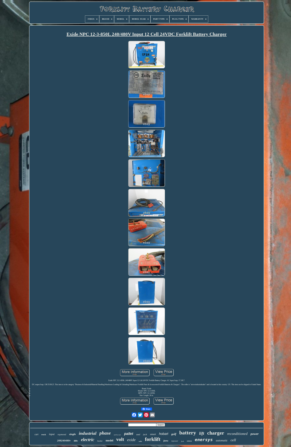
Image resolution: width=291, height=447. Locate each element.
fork (182, 441)
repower (174, 441)
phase (105, 433)
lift (201, 433)
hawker (100, 441)
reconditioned (237, 434)
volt (120, 439)
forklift (152, 439)
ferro (165, 440)
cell (233, 440)
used (138, 434)
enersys (204, 439)
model (109, 440)
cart (36, 434)
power (255, 434)
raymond (62, 434)
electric (87, 439)
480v (76, 441)
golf (173, 434)
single (72, 434)
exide (131, 440)
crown (189, 441)
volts (140, 441)
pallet (128, 434)
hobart (163, 434)
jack (145, 434)
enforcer (117, 435)
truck (43, 434)
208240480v (64, 440)
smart (153, 434)
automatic (221, 440)
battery (187, 433)
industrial (87, 433)
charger (215, 433)
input (52, 434)
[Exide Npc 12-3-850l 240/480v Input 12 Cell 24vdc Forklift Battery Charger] (147, 55)
